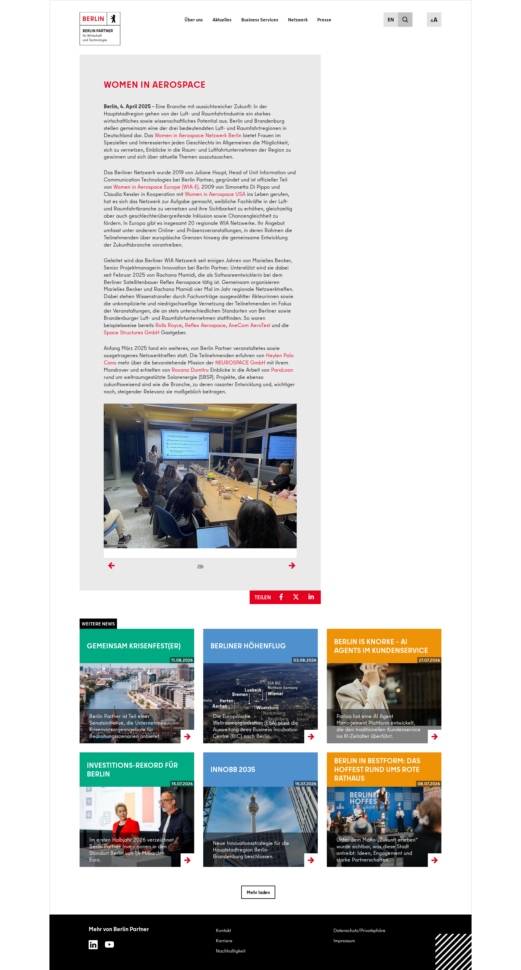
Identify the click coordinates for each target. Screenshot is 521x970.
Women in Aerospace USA (215, 194)
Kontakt (223, 930)
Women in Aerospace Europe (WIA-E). (156, 187)
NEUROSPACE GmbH (240, 362)
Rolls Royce (168, 325)
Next (292, 575)
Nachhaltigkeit (230, 950)
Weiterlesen (91, 685)
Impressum (344, 940)
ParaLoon (282, 369)
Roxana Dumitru (190, 369)
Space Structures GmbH (131, 332)
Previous (110, 575)
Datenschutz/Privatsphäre (359, 930)
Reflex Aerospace (205, 325)
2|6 (200, 566)
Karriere (224, 940)
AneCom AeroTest (249, 325)
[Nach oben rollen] (453, 952)
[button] (283, 597)
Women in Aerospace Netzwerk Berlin (198, 135)
